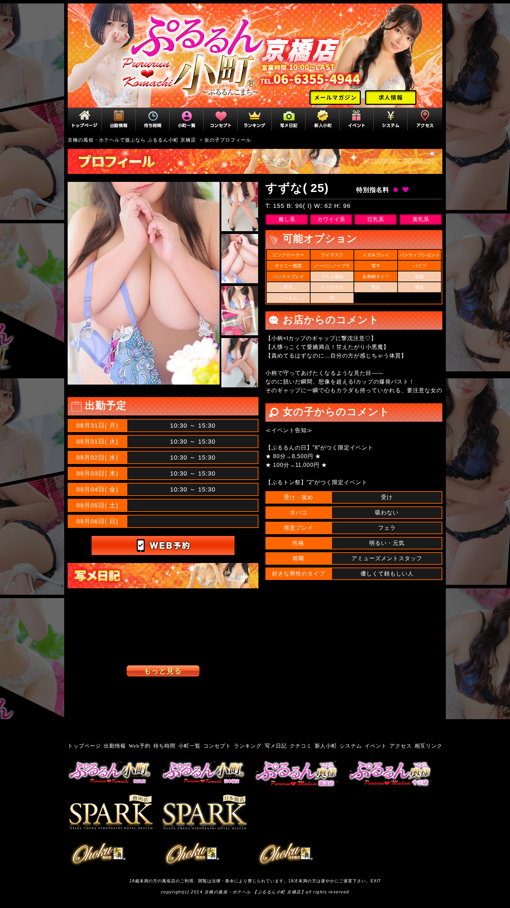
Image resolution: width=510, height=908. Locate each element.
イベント (376, 746)
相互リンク (428, 746)
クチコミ (301, 746)
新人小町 (326, 746)
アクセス (401, 746)
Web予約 (140, 746)
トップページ (84, 746)
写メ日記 (276, 746)
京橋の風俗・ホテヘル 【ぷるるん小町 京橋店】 (255, 892)
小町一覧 (189, 746)
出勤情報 (115, 746)
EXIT (376, 880)
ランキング (248, 746)
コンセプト (217, 746)
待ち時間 (164, 746)
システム (351, 746)
